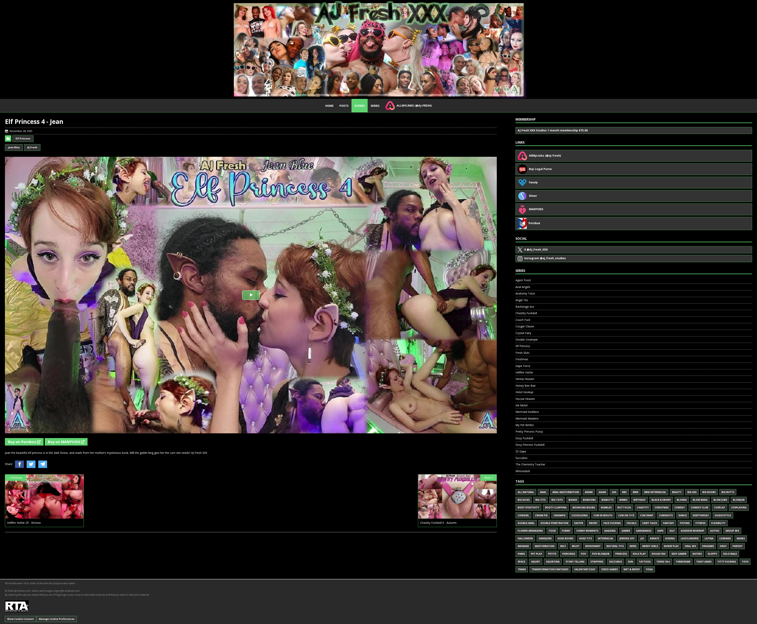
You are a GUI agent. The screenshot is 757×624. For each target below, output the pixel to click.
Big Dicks (524, 499)
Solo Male (730, 553)
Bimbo (623, 499)
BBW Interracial (655, 492)
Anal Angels (523, 287)
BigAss (573, 499)
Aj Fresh (32, 147)
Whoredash (523, 471)
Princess (621, 553)
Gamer (626, 530)
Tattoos (645, 561)
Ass (614, 492)
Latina (709, 538)
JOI (642, 538)
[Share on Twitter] (31, 464)
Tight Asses (703, 561)
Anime (589, 492)
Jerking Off (627, 538)
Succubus (522, 458)
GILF (672, 530)
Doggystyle (723, 515)
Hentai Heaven (525, 379)
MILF (563, 546)
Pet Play (536, 553)
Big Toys (557, 499)
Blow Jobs (720, 499)
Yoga (649, 569)
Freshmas (522, 359)
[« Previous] (44, 516)
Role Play (639, 553)
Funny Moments (587, 530)
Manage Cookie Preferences (57, 619)
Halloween (525, 538)
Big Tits (540, 499)
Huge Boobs (565, 538)
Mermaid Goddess (527, 412)
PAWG (521, 553)
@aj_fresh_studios (545, 258)
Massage (523, 546)
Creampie (560, 515)
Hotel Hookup (524, 392)
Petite (552, 553)
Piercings (568, 553)
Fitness (700, 523)
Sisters (697, 553)
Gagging (610, 530)
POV (583, 553)
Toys (745, 561)
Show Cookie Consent (20, 619)
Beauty (676, 492)
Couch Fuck (523, 320)
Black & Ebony (661, 499)
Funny (566, 530)
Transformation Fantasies (550, 569)
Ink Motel (522, 405)
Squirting (553, 561)
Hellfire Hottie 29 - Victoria (24, 523)
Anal (543, 492)
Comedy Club (699, 507)
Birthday (639, 499)
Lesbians (725, 538)
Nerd (633, 546)
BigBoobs (589, 499)
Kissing (670, 538)
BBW (635, 492)
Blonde (682, 499)
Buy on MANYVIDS (64, 441)
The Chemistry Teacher (530, 464)
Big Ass (691, 492)
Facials (631, 523)
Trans (522, 569)
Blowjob (739, 499)
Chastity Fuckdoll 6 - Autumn (438, 523)
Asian (602, 492)
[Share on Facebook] (19, 464)
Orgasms (708, 546)
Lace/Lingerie (690, 538)
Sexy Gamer (678, 553)
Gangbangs (643, 530)
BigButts (607, 499)
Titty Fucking (726, 561)
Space (521, 561)
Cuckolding (579, 515)
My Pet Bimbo (525, 425)
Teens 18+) (663, 561)
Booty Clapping (556, 507)
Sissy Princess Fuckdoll (530, 445)
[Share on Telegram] (42, 464)
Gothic (715, 530)
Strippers (596, 561)
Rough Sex (659, 553)
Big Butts (728, 492)
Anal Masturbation (565, 492)
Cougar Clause (525, 326)
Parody (738, 546)
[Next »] (457, 516)
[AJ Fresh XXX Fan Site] (378, 49)
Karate (654, 538)
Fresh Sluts (523, 353)
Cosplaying (739, 507)
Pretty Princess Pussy (529, 431)
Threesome (683, 561)
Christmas (661, 507)
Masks (741, 538)
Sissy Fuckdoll (524, 438)
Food (552, 530)
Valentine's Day (584, 569)
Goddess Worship (692, 530)
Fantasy (668, 523)
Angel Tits (522, 300)
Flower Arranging (530, 530)
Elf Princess (23, 138)
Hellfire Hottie (524, 372)
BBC (624, 492)
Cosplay (719, 507)
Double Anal (526, 523)
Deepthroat (701, 515)
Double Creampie (527, 339)
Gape (660, 530)
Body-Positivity (528, 507)
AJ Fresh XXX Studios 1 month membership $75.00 (553, 130)
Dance (683, 515)
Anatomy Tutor (525, 293)
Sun (630, 561)
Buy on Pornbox (22, 441)
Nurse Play (671, 546)
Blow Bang (700, 499)
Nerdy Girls (650, 546)
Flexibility (718, 523)
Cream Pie (541, 515)
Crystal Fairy (523, 333)
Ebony (593, 523)
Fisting (685, 523)
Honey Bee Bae (526, 385)
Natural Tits (615, 546)
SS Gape (521, 451)
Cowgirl (523, 515)
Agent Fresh (523, 280)
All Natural (526, 492)
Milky (575, 546)
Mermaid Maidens (527, 418)
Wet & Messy (632, 569)
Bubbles (606, 507)
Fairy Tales (649, 523)
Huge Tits (585, 538)
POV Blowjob (600, 553)
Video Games (609, 569)
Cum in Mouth (603, 515)
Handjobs (545, 538)
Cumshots (666, 515)
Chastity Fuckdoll (526, 313)
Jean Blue (14, 147)
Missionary (592, 546)
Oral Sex (690, 546)
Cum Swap (646, 515)
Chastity (643, 507)
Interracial (605, 538)
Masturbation (544, 546)
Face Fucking (612, 523)
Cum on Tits (626, 515)
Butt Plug (624, 507)
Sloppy (712, 553)
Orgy (723, 546)
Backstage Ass (525, 306)
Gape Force (523, 366)
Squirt (535, 561)
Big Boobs (709, 492)
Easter (578, 523)
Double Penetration (554, 523)
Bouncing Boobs (583, 507)
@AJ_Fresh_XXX (536, 249)
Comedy (679, 507)
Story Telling (575, 561)
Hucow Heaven (525, 399)
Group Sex (732, 530)
